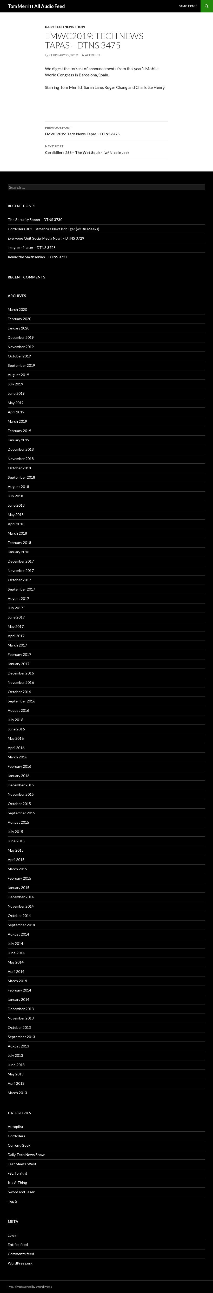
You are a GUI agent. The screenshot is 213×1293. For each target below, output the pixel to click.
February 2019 (19, 430)
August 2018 (18, 486)
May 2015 (16, 850)
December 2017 (21, 561)
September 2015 (21, 813)
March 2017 (17, 645)
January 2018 (18, 552)
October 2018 (19, 468)
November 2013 (21, 1018)
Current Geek (19, 1145)
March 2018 (17, 533)
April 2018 (16, 524)
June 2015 (16, 841)
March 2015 (17, 869)
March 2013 (17, 1092)
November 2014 (21, 906)
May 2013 (16, 1074)
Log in (12, 1235)
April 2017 (16, 636)
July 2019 (15, 384)
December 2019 (21, 337)
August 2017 (18, 598)
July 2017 (15, 608)
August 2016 (18, 710)
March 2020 (17, 309)
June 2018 (16, 505)
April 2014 (16, 971)
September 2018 (21, 477)
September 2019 (21, 365)
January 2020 (18, 328)
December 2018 (21, 449)
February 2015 (19, 878)
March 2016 (17, 757)
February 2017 (19, 654)
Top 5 (12, 1201)
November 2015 (21, 794)
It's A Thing (17, 1182)
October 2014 (19, 915)
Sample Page (188, 6)
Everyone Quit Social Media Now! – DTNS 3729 (46, 238)
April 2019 (16, 412)
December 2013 (21, 1009)
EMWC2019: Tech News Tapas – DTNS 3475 (82, 131)
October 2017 (19, 580)
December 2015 (21, 785)
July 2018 (15, 496)
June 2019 (16, 393)
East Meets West (22, 1164)
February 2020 (19, 319)
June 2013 (16, 1064)
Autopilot (15, 1126)
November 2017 (21, 570)
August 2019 (18, 374)
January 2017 (18, 664)
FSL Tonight (17, 1173)
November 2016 (21, 682)
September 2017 (21, 589)
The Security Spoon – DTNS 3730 (35, 219)
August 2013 (18, 1046)
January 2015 (18, 887)
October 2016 (19, 691)
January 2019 (18, 440)
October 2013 (19, 1027)
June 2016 (16, 729)
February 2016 (19, 766)
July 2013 (15, 1055)
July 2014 (15, 943)
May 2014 (16, 962)
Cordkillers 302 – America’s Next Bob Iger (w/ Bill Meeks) (53, 229)
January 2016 (18, 775)
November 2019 (21, 346)
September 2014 (21, 925)
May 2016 (16, 738)
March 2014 (17, 981)
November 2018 (21, 458)
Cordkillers (16, 1136)
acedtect (92, 55)
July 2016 (15, 719)
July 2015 (15, 831)
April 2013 (16, 1083)
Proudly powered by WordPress (30, 1287)
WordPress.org (20, 1263)
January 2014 (18, 999)
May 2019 (16, 402)
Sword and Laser (21, 1192)
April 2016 (16, 747)
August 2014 (18, 934)
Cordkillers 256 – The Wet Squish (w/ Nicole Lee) (87, 149)
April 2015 (16, 859)
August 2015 (18, 822)
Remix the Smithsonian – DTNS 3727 (37, 257)
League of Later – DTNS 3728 (32, 247)
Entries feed (18, 1244)
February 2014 (19, 990)
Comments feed (21, 1254)
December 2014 (21, 897)
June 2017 (16, 617)
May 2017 (16, 626)
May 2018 (16, 514)
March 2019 (17, 421)
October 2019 (19, 356)
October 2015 (19, 803)
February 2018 (19, 542)
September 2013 (21, 1037)
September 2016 (21, 701)
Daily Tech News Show (65, 27)
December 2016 (21, 673)
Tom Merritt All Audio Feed (36, 6)
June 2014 (16, 953)
